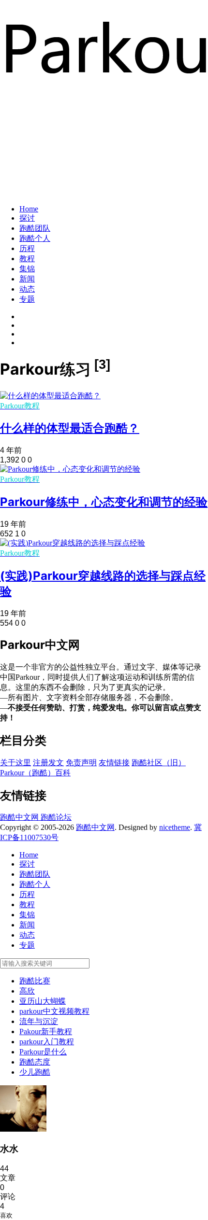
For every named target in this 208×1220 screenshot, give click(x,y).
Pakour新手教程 (45, 1031)
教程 (27, 258)
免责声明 (81, 762)
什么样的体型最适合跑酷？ (69, 428)
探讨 (27, 218)
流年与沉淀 (38, 1021)
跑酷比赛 (34, 981)
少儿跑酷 (34, 1072)
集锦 (27, 269)
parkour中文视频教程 (54, 1011)
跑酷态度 (34, 1062)
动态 (27, 289)
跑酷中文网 (20, 817)
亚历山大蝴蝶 (42, 1001)
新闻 (27, 279)
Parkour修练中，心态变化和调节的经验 (104, 502)
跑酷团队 (34, 228)
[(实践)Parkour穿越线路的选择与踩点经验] (72, 543)
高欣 (27, 991)
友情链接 (114, 762)
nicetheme (174, 827)
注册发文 (48, 762)
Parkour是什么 (43, 1052)
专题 (27, 299)
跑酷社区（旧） (159, 762)
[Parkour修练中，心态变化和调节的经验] (70, 469)
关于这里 (15, 762)
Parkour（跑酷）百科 (35, 773)
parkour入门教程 (46, 1042)
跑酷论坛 (56, 817)
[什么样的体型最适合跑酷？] (50, 396)
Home (28, 209)
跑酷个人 (34, 238)
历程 (27, 248)
